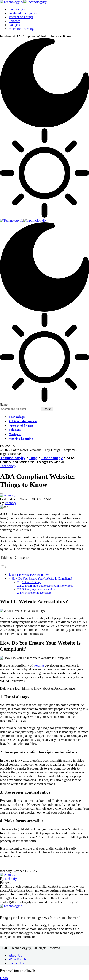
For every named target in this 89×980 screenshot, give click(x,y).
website (38, 665)
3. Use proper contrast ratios (38, 589)
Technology (8, 466)
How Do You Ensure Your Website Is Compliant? (42, 578)
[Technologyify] (23, 2)
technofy (10, 503)
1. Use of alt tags (31, 582)
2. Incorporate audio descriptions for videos (47, 585)
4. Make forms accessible (36, 592)
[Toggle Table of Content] (3, 567)
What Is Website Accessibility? (30, 574)
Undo (4, 978)
